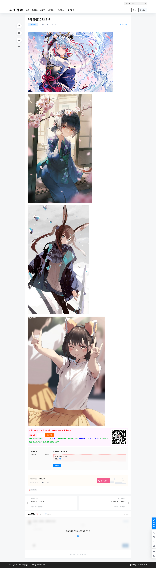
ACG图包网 (25, 565)
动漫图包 (51, 10)
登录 (134, 10)
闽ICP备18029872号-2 (38, 565)
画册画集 (71, 10)
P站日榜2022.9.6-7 (118, 502)
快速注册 (142, 10)
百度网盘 (57, 465)
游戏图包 (61, 10)
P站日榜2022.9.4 (37, 502)
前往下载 (124, 24)
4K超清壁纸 (33, 24)
